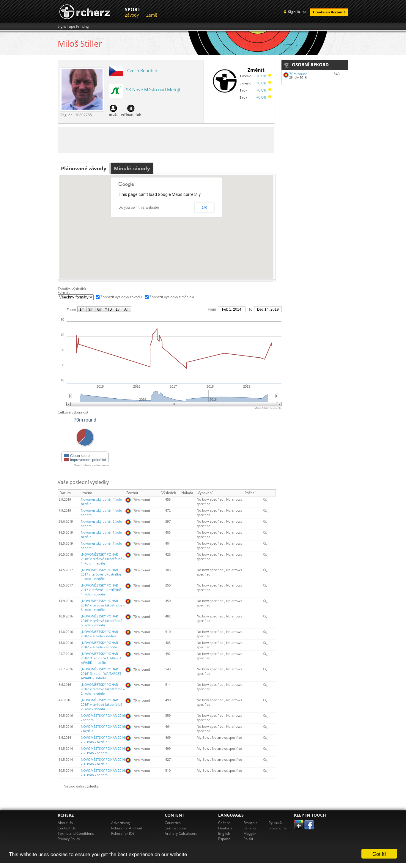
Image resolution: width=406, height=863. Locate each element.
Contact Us (67, 828)
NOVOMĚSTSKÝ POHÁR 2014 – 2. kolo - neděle (103, 739)
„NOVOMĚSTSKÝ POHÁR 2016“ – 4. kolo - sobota (99, 645)
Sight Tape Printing (73, 26)
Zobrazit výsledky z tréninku (172, 296)
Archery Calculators (181, 833)
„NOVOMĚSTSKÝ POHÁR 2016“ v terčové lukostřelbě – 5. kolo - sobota (103, 620)
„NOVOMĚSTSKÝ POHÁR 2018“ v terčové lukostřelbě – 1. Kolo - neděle (103, 558)
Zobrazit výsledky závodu (121, 296)
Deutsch (225, 828)
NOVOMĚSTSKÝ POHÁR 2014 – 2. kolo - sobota (103, 750)
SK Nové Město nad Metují (153, 89)
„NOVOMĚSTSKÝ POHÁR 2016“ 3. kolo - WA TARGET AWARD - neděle (101, 658)
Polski (248, 838)
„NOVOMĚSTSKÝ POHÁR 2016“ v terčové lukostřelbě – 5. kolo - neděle (103, 605)
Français (250, 822)
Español (224, 838)
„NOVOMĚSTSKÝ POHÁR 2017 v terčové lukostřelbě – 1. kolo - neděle (102, 574)
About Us (65, 822)
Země (151, 15)
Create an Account (329, 12)
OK (204, 207)
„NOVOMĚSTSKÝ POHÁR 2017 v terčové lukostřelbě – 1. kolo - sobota (102, 589)
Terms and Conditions (76, 833)
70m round (298, 73)
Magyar (249, 833)
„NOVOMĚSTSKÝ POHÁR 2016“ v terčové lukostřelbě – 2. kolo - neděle (103, 689)
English (224, 833)
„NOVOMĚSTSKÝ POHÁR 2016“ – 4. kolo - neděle (99, 634)
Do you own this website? (139, 207)
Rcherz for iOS (123, 833)
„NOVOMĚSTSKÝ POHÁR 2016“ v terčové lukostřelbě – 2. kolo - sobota (103, 704)
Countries (173, 822)
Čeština (224, 822)
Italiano (249, 828)
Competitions (176, 828)
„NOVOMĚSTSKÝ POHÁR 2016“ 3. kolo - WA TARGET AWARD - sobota (101, 673)
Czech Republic (142, 70)
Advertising (120, 822)
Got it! (379, 853)
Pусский (275, 822)
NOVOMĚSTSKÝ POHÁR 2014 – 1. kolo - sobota (103, 772)
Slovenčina (278, 828)
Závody (132, 15)
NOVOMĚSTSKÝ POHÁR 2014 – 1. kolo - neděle (103, 761)
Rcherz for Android (126, 828)
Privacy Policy (69, 838)
